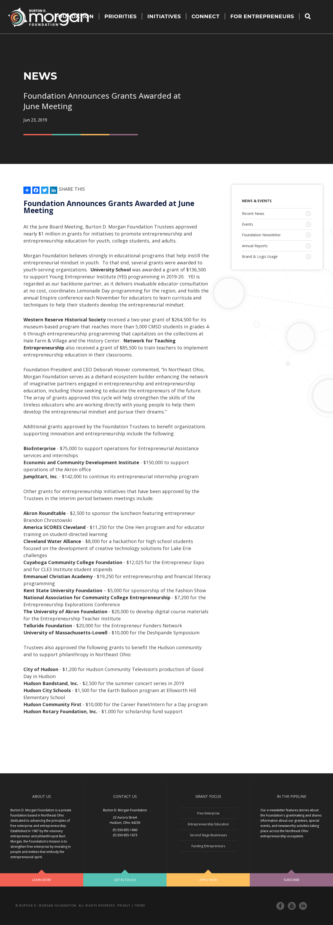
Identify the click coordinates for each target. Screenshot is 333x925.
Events (247, 224)
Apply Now (208, 880)
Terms (140, 905)
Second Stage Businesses (208, 835)
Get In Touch (125, 880)
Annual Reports (255, 245)
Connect (205, 16)
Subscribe (291, 880)
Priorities (120, 16)
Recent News (253, 213)
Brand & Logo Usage (260, 256)
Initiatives (164, 16)
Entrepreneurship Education (208, 824)
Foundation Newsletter (261, 234)
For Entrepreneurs (262, 16)
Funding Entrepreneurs (208, 846)
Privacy (124, 905)
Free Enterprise (208, 813)
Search (311, 16)
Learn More (41, 880)
